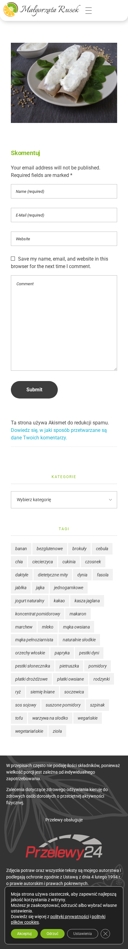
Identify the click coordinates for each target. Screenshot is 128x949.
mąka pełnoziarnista (34, 639)
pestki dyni (89, 652)
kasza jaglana (87, 600)
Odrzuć (52, 934)
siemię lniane (42, 691)
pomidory (98, 665)
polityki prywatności (69, 916)
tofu (19, 718)
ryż (18, 691)
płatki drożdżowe (31, 679)
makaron (78, 613)
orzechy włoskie (30, 652)
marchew (23, 626)
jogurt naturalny (29, 600)
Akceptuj (24, 934)
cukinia (68, 561)
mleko (47, 626)
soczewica (74, 691)
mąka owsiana (76, 626)
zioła (57, 731)
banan (21, 548)
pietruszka (69, 665)
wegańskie (88, 718)
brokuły (79, 548)
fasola (102, 574)
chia (19, 561)
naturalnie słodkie (79, 639)
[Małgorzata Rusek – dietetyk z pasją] (42, 9)
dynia (82, 574)
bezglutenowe (50, 548)
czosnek (93, 561)
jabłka (20, 587)
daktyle (21, 574)
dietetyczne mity (53, 574)
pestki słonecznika (32, 665)
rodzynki (102, 679)
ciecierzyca (42, 561)
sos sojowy (25, 704)
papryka (62, 652)
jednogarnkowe (68, 587)
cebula (102, 548)
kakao (59, 600)
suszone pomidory (63, 704)
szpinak (97, 704)
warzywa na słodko (50, 718)
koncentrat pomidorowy (37, 613)
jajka (40, 587)
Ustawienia (82, 934)
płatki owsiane (70, 679)
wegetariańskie (29, 731)
